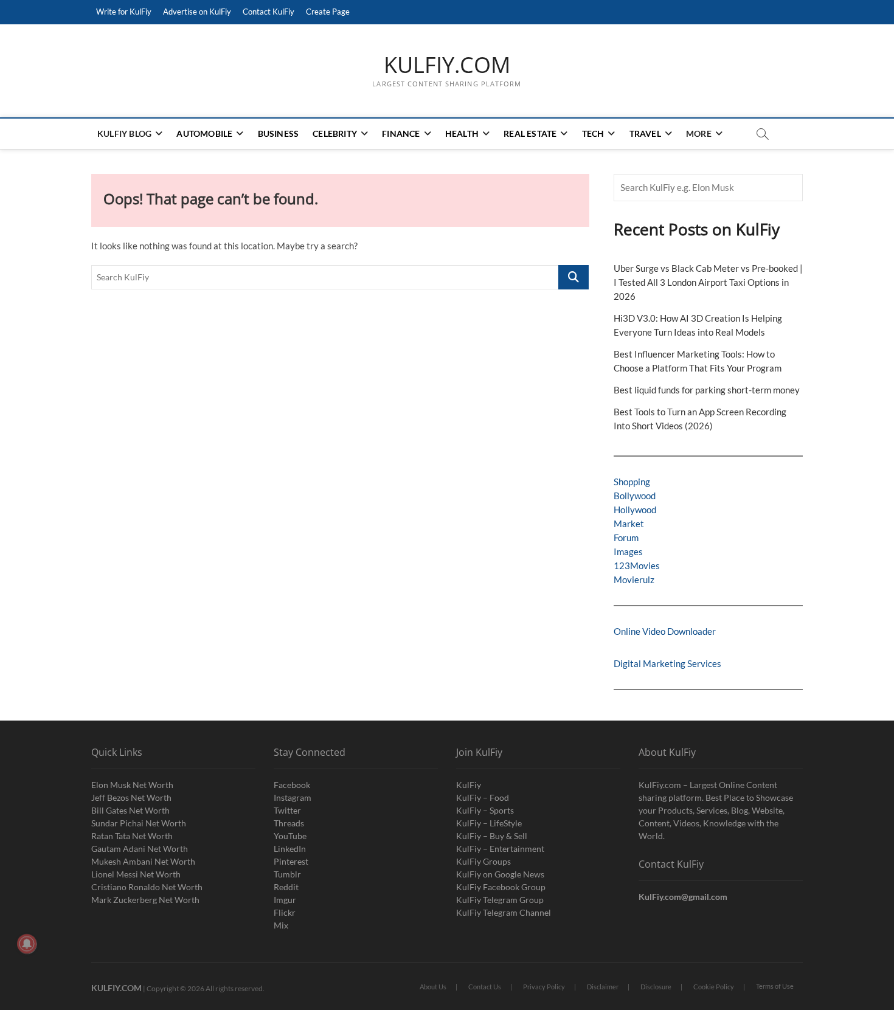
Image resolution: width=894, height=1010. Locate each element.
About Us (433, 987)
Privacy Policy (544, 987)
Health (462, 133)
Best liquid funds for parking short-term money (707, 389)
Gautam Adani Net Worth (139, 848)
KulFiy (468, 785)
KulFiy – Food (482, 797)
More (699, 133)
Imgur (285, 899)
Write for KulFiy (123, 11)
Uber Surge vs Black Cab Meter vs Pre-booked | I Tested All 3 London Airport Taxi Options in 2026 (708, 282)
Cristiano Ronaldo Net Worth (147, 887)
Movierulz (634, 579)
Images (628, 551)
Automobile (204, 133)
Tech (593, 133)
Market (629, 523)
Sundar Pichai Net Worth (138, 823)
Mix (281, 925)
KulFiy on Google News (500, 874)
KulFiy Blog (124, 133)
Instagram (292, 797)
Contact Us (484, 987)
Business (278, 133)
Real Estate (530, 133)
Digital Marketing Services (667, 663)
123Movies (637, 565)
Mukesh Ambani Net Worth (143, 861)
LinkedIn (290, 848)
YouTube (290, 836)
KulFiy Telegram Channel (503, 912)
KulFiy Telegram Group (500, 899)
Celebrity (335, 133)
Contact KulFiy (268, 11)
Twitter (287, 810)
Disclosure (655, 987)
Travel (645, 133)
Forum (626, 537)
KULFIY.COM (447, 65)
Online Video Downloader (665, 631)
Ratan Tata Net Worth (132, 836)
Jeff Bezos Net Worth (131, 797)
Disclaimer (603, 987)
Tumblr (287, 874)
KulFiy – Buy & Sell (491, 836)
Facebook (292, 785)
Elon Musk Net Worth (132, 785)
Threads (289, 823)
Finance (401, 133)
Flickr (285, 912)
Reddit (286, 887)
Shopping (632, 481)
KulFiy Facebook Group (501, 887)
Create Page (328, 11)
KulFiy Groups (483, 861)
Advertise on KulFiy (197, 11)
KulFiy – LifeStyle (489, 823)
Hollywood (635, 509)
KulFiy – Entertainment (500, 848)
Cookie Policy (713, 987)
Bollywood (635, 495)
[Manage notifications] (26, 943)
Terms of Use (775, 986)
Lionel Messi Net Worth (136, 874)
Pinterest (291, 861)
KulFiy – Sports (485, 810)
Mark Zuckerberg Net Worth (145, 899)
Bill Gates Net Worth (130, 810)
